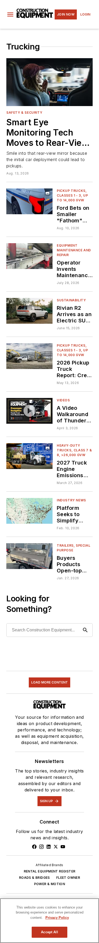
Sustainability (71, 300)
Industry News (71, 500)
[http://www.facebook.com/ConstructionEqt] (34, 846)
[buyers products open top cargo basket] (29, 556)
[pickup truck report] (29, 356)
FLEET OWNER (68, 878)
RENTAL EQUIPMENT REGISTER (50, 871)
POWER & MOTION (49, 884)
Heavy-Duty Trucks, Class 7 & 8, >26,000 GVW (74, 450)
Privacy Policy (57, 918)
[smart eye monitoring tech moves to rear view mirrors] (49, 82)
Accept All (49, 932)
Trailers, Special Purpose (73, 547)
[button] (10, 14)
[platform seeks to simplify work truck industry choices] (29, 510)
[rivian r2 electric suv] (29, 310)
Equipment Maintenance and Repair (74, 250)
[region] (49, 920)
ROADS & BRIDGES (34, 878)
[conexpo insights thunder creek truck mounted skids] (29, 410)
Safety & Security (24, 112)
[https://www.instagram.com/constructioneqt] (41, 846)
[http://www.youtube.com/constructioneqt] (62, 846)
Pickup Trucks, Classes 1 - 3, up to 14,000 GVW (72, 195)
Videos (63, 400)
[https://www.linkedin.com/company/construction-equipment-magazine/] (48, 846)
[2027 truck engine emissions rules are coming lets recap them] (29, 456)
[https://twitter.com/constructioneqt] (55, 846)
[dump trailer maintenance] (29, 256)
